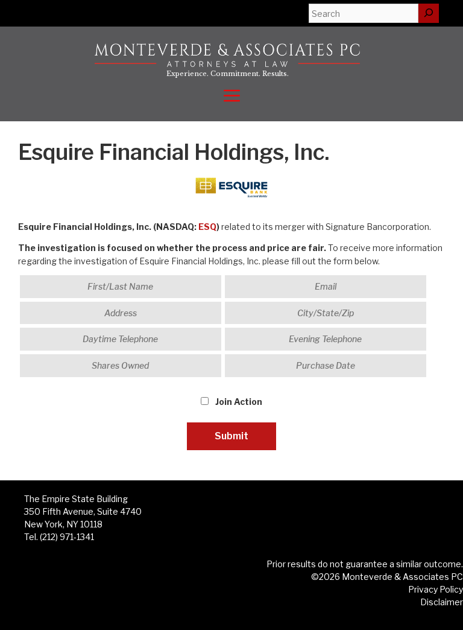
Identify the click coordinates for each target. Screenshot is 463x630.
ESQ (207, 226)
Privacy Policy (435, 589)
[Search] (428, 13)
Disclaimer (441, 602)
